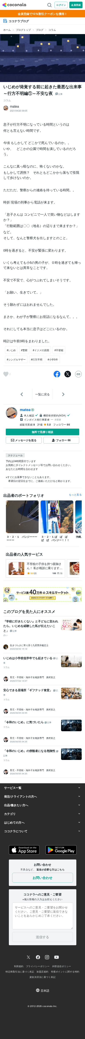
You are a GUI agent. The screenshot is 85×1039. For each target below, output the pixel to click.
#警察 (24, 350)
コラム (52, 29)
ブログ (39, 29)
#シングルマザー (16, 359)
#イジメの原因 (41, 350)
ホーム (7, 29)
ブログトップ (23, 29)
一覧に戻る (42, 394)
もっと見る (75, 494)
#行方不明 (36, 359)
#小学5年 (53, 359)
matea (25, 409)
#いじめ (11, 350)
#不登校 (58, 350)
